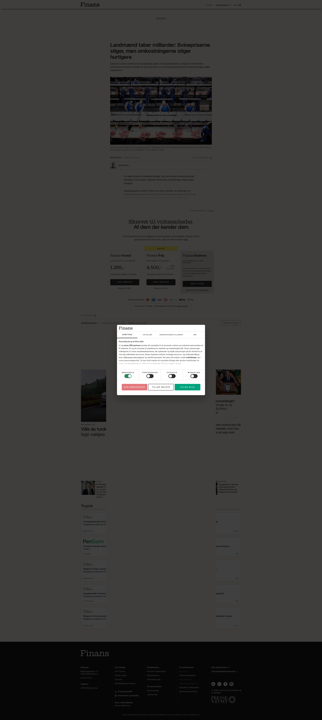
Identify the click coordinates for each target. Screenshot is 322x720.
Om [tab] (194, 335)
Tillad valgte (161, 387)
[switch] (150, 376)
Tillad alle (187, 387)
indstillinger (191, 357)
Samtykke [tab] (127, 334)
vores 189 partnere (132, 345)
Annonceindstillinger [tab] (171, 335)
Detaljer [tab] (147, 335)
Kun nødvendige (134, 387)
